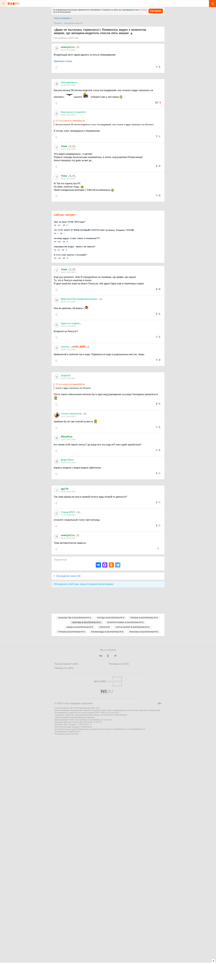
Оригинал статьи (63, 61)
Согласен (155, 11)
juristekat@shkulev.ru (136, 729)
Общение (58, 23)
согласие (143, 10)
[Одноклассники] (111, 565)
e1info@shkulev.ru (120, 729)
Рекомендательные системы (66, 734)
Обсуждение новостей (73, 23)
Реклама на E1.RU (119, 664)
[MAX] (104, 565)
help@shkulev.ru (74, 731)
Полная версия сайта (66, 664)
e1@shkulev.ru (87, 727)
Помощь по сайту (64, 668)
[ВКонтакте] (98, 565)
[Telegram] (117, 565)
